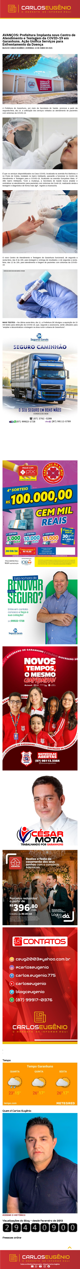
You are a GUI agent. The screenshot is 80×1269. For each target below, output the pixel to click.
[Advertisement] (40, 445)
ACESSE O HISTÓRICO (13, 1215)
